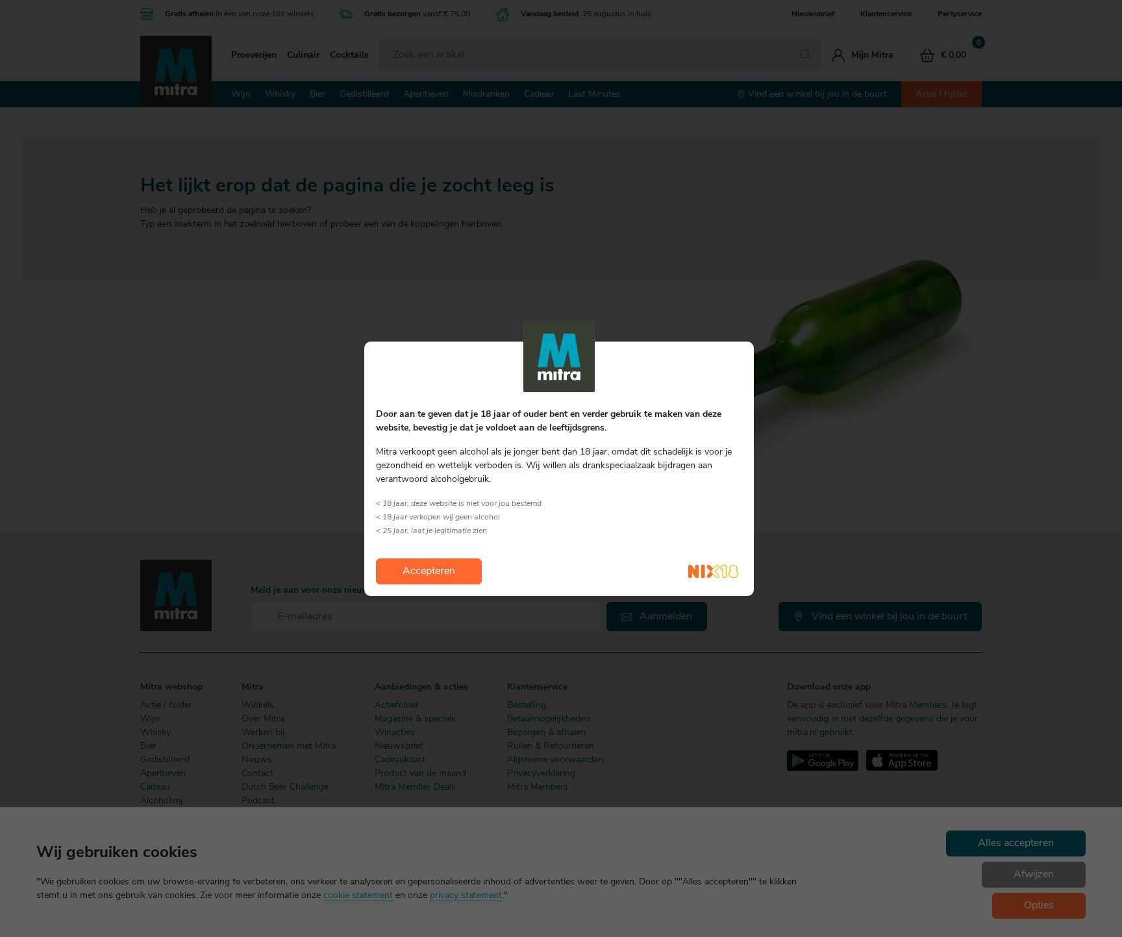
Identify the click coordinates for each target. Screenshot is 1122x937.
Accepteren (429, 571)
